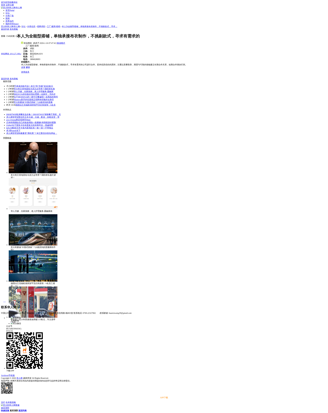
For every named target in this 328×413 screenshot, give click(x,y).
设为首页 (5, 2)
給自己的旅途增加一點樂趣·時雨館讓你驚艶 (36, 122)
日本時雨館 (11, 122)
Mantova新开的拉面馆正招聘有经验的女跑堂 (34, 99)
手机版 (12, 375)
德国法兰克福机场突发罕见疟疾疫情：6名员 (35, 105)
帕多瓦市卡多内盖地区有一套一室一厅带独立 (32, 128)
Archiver (4, 375)
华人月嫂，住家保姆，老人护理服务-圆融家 (33, 91)
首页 (10, 10)
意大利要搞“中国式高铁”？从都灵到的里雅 (33, 102)
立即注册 (10, 5)
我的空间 (12, 24)
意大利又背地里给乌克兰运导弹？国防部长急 (34, 89)
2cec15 (9, 120)
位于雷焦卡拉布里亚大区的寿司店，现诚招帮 (32, 125)
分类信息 (31, 26)
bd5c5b (9, 128)
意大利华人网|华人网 (10, 26)
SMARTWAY (11, 114)
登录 (3, 5)
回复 (23, 67)
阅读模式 (61, 43)
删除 (28, 67)
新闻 (8, 18)
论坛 (8, 13)
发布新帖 (14, 29)
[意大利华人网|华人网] (11, 8)
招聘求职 (41, 26)
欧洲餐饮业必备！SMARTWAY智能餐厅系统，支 (38, 114)
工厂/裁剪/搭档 (53, 26)
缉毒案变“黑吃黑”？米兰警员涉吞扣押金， (37, 133)
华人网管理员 (12, 117)
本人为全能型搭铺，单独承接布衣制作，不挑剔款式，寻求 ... (89, 26)
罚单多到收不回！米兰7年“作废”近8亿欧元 (33, 86)
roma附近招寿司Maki (21, 120)
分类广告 (10, 16)
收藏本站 (13, 2)
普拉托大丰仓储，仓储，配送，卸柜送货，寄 (38, 117)
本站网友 (11, 54)
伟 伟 (8, 130)
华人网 (19, 378)
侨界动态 (10, 21)
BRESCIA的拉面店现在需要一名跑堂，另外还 (34, 94)
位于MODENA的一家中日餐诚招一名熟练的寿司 (36, 97)
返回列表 (5, 29)
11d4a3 (9, 125)
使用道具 (25, 72)
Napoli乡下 (15, 130)
